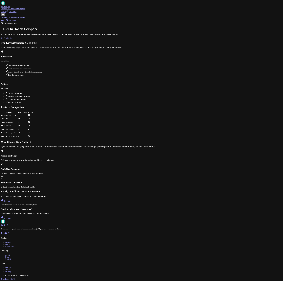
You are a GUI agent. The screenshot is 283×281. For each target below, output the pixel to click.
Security (8, 272)
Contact (8, 259)
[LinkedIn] (5, 234)
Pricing (19, 9)
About (7, 255)
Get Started (12, 12)
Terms (7, 270)
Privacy (8, 268)
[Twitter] (2, 234)
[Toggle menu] (3, 14)
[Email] (10, 234)
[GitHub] (7, 234)
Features (4, 9)
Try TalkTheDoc (7, 38)
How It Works (12, 9)
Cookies (13, 279)
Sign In (3, 12)
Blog (23, 9)
